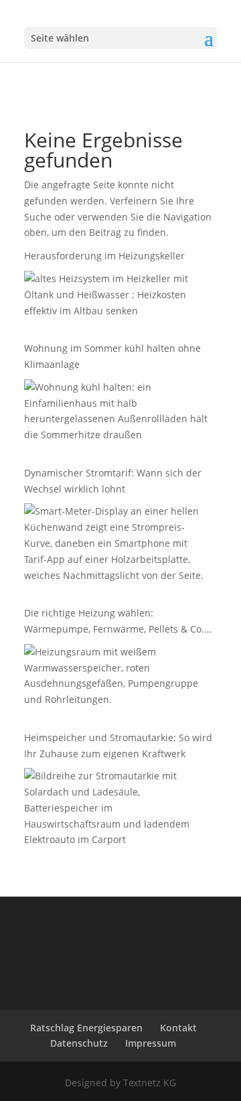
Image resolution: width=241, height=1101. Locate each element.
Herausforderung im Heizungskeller (105, 255)
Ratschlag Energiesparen (86, 1027)
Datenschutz (79, 1043)
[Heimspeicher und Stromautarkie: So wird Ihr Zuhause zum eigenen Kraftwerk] (117, 810)
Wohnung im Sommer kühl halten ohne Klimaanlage (112, 356)
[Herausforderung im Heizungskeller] (117, 297)
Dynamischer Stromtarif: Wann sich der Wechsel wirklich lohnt (113, 480)
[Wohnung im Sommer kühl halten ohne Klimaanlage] (117, 413)
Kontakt (178, 1027)
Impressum (150, 1043)
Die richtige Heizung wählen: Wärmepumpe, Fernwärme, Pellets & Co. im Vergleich (114, 621)
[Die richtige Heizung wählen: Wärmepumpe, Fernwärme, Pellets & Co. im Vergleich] (117, 678)
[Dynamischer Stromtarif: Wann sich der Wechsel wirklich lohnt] (117, 545)
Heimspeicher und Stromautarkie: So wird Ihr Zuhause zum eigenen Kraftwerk (118, 745)
